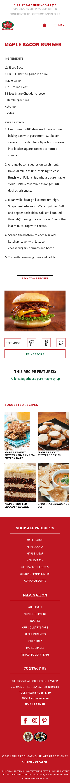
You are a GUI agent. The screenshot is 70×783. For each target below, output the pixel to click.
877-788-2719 (42, 692)
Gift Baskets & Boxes (35, 567)
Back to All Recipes (35, 278)
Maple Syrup (35, 540)
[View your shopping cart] (44, 25)
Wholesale (35, 607)
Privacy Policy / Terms (35, 654)
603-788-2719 (40, 698)
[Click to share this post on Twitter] (61, 346)
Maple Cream (35, 560)
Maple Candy (35, 547)
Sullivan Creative (35, 762)
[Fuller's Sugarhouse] (8, 25)
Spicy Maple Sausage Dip (53, 505)
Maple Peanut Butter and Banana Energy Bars (19, 455)
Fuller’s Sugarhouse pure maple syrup (35, 378)
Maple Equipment (35, 614)
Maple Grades (35, 647)
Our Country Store (35, 627)
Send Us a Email (35, 704)
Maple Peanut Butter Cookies (49, 454)
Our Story (35, 641)
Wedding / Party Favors (35, 574)
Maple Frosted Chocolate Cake (16, 505)
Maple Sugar (35, 553)
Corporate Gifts (35, 580)
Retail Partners (35, 634)
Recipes (35, 620)
